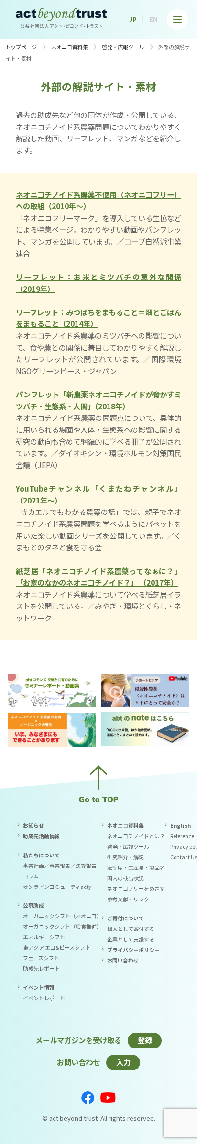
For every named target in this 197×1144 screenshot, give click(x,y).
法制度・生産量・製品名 (136, 867)
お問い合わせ (123, 960)
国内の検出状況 (125, 878)
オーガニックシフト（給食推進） (62, 926)
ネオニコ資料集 (69, 47)
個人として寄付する (130, 928)
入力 (123, 1062)
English (180, 825)
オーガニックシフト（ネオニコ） (62, 915)
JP (133, 19)
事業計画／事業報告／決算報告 (60, 865)
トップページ (21, 47)
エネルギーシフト (44, 937)
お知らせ (33, 825)
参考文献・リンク (128, 899)
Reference (182, 836)
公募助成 (33, 905)
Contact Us (183, 857)
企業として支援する (130, 939)
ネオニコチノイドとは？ (136, 836)
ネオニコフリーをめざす (136, 888)
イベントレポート (44, 998)
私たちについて (41, 855)
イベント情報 (39, 987)
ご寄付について (125, 918)
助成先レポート (41, 968)
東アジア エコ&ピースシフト (56, 947)
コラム (31, 876)
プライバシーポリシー (133, 949)
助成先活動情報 (41, 836)
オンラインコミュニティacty (57, 886)
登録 (145, 1040)
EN (153, 19)
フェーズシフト (41, 958)
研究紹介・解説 (125, 857)
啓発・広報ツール (123, 47)
